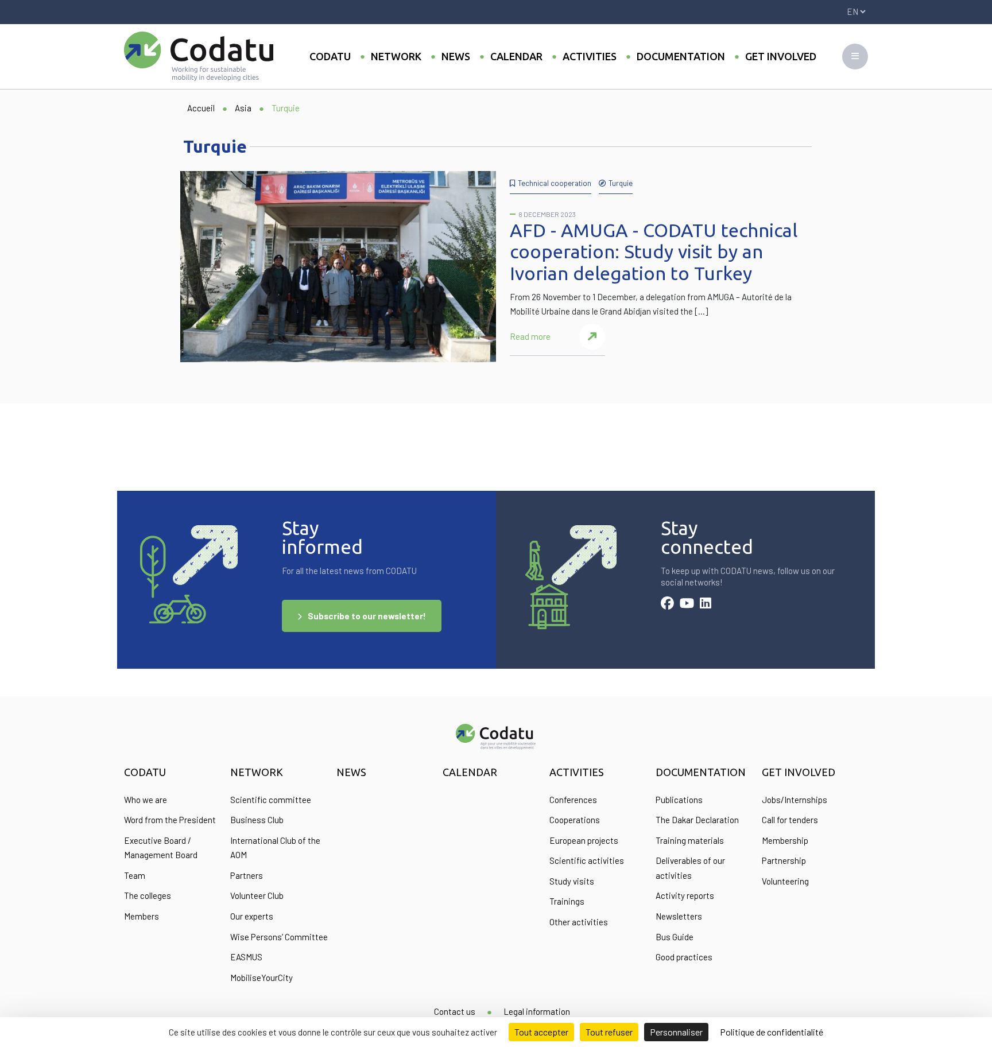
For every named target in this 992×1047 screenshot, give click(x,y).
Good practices (684, 957)
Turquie (621, 183)
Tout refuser (609, 1031)
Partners (246, 875)
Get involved (780, 56)
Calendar (516, 56)
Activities (590, 56)
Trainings (566, 901)
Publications (679, 799)
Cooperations (574, 820)
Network (396, 56)
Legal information (536, 1011)
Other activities (578, 922)
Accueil (201, 108)
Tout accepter (541, 1031)
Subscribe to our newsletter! (367, 616)
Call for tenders (790, 820)
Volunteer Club (257, 895)
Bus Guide (674, 937)
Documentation (681, 56)
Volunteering (785, 881)
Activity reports (685, 895)
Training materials (690, 840)
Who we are (145, 799)
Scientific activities (586, 860)
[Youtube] (687, 604)
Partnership (784, 860)
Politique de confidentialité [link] (771, 1031)
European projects (583, 840)
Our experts (251, 916)
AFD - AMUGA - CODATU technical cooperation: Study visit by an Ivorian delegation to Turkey (653, 252)
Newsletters (679, 916)
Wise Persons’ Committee (279, 937)
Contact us (454, 1011)
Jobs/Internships (794, 799)
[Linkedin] (705, 604)
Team (134, 875)
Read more (530, 336)
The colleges (147, 895)
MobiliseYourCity (261, 977)
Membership (785, 840)
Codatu (330, 56)
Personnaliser (676, 1031)
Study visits (571, 881)
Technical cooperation (554, 183)
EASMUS (246, 957)
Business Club (257, 820)
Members (141, 916)
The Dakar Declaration (697, 820)
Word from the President (170, 820)
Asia (243, 108)
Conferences (573, 799)
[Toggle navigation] (855, 56)
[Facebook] (667, 604)
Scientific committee (270, 799)
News (455, 56)
